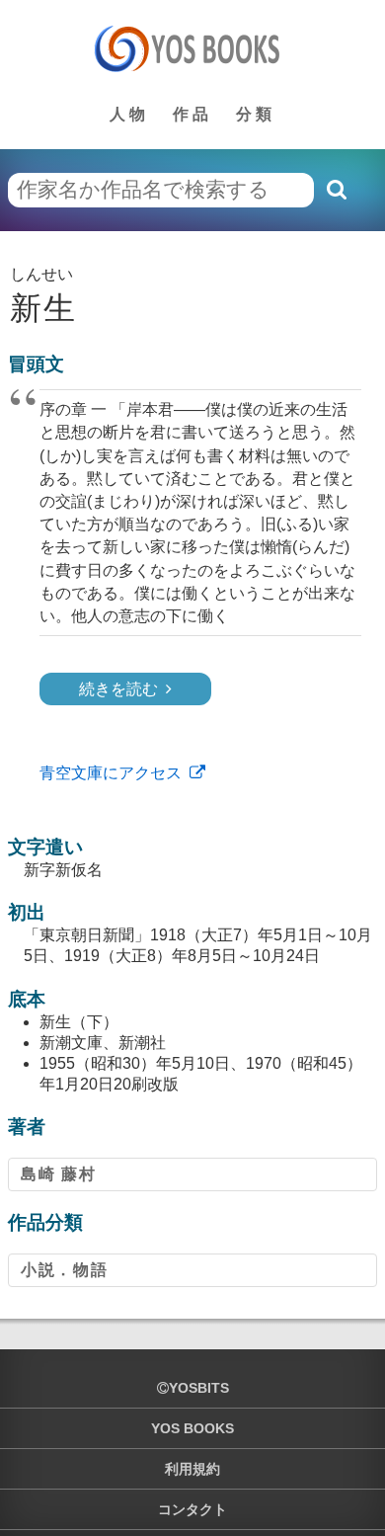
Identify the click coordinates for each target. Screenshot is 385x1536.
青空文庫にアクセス (110, 773)
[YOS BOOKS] (193, 48)
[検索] (335, 189)
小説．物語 (64, 1269)
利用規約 (192, 1469)
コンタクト (192, 1509)
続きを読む (118, 689)
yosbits (199, 1388)
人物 (129, 114)
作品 (192, 114)
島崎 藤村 (58, 1174)
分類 (255, 114)
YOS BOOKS (192, 1428)
